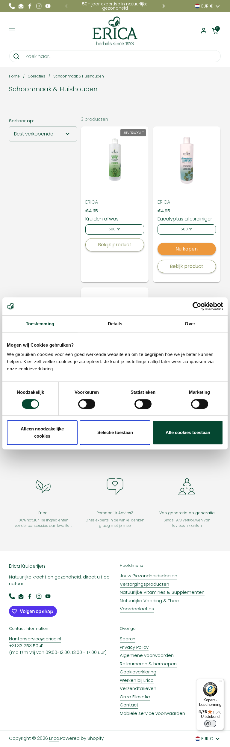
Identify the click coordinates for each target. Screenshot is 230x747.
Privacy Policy (134, 647)
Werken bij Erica (137, 680)
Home (14, 76)
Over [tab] (190, 323)
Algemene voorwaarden (147, 655)
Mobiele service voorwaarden (152, 713)
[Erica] (115, 31)
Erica (54, 738)
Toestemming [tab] (40, 323)
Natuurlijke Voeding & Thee (149, 600)
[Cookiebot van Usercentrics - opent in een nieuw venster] (197, 306)
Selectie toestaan (115, 432)
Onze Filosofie (135, 697)
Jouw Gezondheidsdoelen (148, 575)
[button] (215, 31)
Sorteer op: (21, 120)
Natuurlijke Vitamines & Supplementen (162, 592)
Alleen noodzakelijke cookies (42, 432)
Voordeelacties (137, 609)
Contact (129, 705)
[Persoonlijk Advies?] (115, 487)
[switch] (86, 404)
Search (127, 639)
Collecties (36, 76)
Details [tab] (115, 323)
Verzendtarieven (138, 688)
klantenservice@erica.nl (35, 639)
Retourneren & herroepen (148, 663)
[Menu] (220, 682)
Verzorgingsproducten (144, 584)
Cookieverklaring (138, 672)
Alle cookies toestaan (188, 432)
